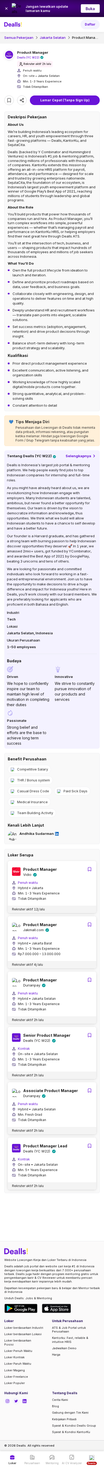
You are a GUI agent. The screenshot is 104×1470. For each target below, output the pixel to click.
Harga (56, 1354)
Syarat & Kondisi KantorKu (71, 1432)
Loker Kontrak (14, 1357)
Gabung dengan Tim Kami (70, 1412)
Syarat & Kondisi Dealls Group (74, 1425)
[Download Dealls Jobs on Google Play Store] (21, 1308)
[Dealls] (13, 24)
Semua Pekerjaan (18, 37)
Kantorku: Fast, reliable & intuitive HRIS (70, 1339)
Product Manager (86, 37)
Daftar (90, 24)
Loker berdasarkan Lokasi (23, 1334)
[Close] (6, 8)
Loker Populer (14, 1383)
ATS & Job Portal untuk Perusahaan (69, 1329)
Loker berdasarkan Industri (23, 1328)
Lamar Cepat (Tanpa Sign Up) (65, 100)
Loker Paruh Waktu (17, 1363)
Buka (90, 8)
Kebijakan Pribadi (64, 1419)
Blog (55, 1406)
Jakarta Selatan (53, 37)
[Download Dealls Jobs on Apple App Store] (56, 1308)
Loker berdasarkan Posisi (17, 1342)
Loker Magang (14, 1370)
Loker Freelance (16, 1377)
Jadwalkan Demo (64, 1348)
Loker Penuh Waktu (18, 1351)
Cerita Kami (60, 1400)
